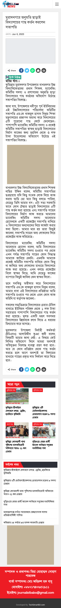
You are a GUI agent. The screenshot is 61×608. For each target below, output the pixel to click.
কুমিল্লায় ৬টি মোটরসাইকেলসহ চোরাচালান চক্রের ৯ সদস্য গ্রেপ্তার (30, 482)
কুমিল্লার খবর (11, 390)
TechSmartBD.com (37, 605)
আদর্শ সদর (10, 424)
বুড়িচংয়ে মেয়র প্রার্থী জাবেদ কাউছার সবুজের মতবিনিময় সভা (29, 503)
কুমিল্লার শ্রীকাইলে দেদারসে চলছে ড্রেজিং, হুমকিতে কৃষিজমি (27, 471)
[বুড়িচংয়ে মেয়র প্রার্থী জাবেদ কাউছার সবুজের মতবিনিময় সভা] (43, 430)
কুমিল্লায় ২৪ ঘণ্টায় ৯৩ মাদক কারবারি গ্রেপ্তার (24, 522)
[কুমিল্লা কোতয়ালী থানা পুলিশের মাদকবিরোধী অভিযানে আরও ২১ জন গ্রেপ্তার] (17, 430)
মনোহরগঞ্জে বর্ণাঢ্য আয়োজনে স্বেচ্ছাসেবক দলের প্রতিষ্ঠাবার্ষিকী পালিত (25, 513)
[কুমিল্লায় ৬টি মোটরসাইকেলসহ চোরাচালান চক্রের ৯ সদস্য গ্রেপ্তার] (43, 396)
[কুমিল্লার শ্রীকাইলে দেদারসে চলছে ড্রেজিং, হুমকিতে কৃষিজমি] (17, 396)
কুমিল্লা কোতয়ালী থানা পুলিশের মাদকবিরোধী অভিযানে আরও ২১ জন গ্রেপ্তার (28, 492)
